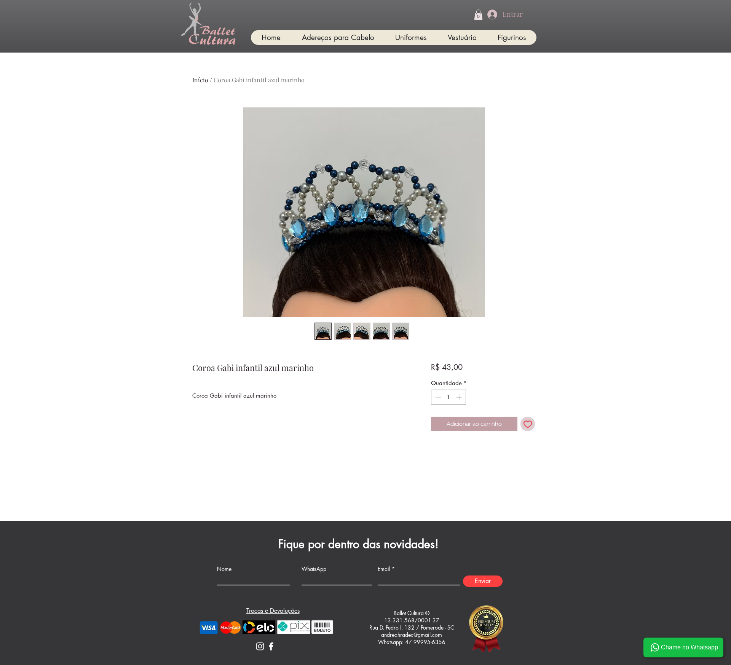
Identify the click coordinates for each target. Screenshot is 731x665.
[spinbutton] (448, 397)
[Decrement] (437, 397)
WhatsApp (314, 569)
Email (384, 569)
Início (200, 80)
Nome (224, 569)
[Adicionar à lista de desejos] (527, 424)
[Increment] (460, 397)
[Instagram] (260, 646)
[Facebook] (271, 646)
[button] (478, 15)
